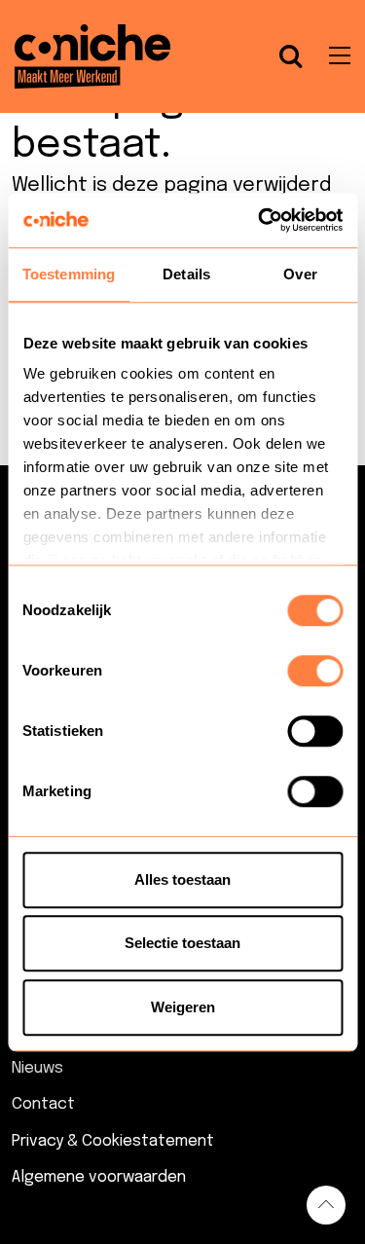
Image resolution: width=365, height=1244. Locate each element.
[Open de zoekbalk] (291, 56)
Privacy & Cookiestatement (113, 1141)
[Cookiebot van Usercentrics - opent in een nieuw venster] (260, 220)
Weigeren (183, 1007)
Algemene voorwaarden (99, 1177)
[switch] (315, 670)
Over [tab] (299, 274)
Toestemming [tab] (68, 274)
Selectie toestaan (182, 942)
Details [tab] (186, 274)
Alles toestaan (182, 879)
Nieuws (37, 1068)
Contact (43, 1104)
